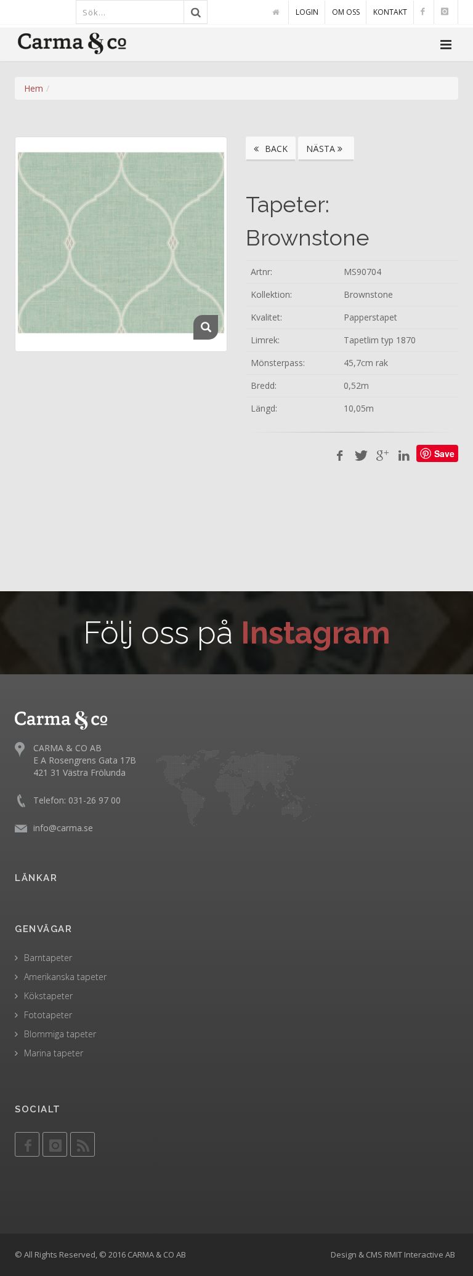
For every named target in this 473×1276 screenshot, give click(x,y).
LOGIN (307, 12)
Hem (33, 88)
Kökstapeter (48, 996)
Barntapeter (48, 957)
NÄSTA (322, 148)
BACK (275, 148)
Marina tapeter (53, 1053)
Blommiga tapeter (60, 1034)
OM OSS (346, 12)
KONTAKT (390, 12)
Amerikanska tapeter (65, 977)
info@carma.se (63, 828)
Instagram (315, 633)
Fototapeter (48, 1015)
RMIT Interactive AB (419, 1254)
